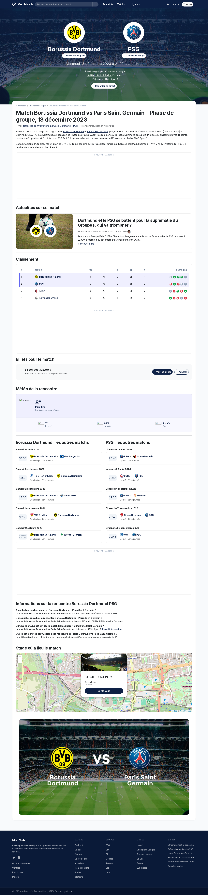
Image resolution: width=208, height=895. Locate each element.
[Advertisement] (102, 177)
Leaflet (174, 711)
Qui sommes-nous (21, 863)
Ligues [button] (134, 4)
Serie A (140, 863)
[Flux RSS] (23, 857)
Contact (16, 868)
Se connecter (173, 4)
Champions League (37, 106)
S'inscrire (187, 4)
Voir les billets (163, 371)
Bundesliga (142, 868)
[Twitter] (13, 857)
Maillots (15, 877)
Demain (78, 854)
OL (107, 854)
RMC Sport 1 (111, 79)
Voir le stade (104, 690)
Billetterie (79, 877)
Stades (78, 872)
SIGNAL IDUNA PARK (99, 75)
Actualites (79, 863)
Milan (42, 290)
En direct (79, 845)
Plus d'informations (112, 629)
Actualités (108, 4)
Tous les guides (175, 866)
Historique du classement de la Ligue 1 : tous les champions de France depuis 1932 (182, 857)
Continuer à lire (86, 243)
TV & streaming (82, 868)
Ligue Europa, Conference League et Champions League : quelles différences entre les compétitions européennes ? (182, 853)
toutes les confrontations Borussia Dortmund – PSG (50, 125)
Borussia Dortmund (73, 131)
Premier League (144, 854)
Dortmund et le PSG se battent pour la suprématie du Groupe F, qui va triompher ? (128, 223)
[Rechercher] (95, 4)
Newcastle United (48, 297)
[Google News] (18, 857)
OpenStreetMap (185, 711)
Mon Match (21, 106)
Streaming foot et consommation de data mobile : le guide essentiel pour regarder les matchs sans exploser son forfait (182, 845)
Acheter (182, 371)
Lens (108, 872)
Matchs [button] (121, 4)
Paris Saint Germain (97, 131)
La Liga (140, 859)
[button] (125, 655)
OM (107, 849)
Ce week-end (81, 859)
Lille (107, 868)
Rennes (109, 863)
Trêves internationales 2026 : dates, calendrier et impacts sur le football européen (182, 849)
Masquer (109, 155)
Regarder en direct (105, 86)
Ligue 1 (140, 845)
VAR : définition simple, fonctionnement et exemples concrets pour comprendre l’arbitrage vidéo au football (182, 861)
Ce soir (78, 849)
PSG (41, 283)
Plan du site (17, 872)
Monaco (109, 859)
